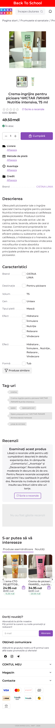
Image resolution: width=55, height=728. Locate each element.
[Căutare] (41, 11)
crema (14, 392)
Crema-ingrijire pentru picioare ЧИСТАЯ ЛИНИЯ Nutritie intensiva (29, 400)
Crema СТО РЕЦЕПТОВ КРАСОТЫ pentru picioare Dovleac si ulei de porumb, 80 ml (15, 583)
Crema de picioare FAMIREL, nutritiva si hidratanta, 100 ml (40, 583)
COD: (5, 112)
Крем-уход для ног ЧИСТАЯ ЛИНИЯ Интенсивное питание (28, 416)
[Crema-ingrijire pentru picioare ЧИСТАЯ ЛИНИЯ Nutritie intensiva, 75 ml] (27, 49)
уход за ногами (18, 424)
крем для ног (28, 408)
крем (13, 408)
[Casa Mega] (6, 11)
